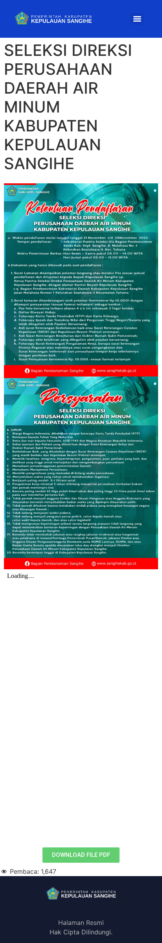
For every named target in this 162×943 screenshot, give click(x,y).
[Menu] (137, 19)
